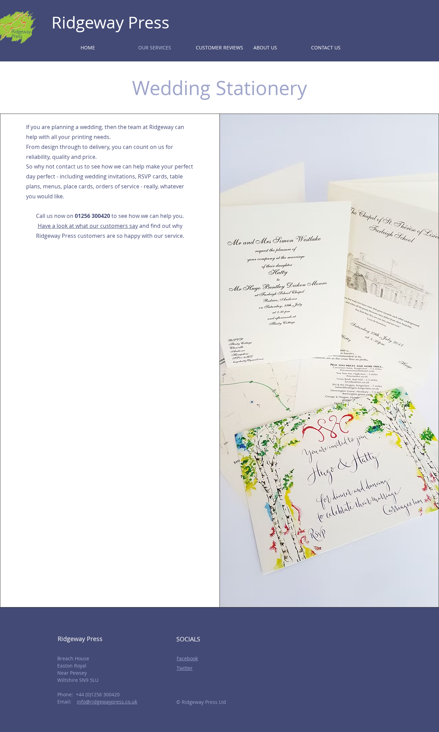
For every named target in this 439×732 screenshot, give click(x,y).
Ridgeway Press (110, 22)
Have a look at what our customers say (88, 226)
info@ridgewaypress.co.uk (107, 701)
